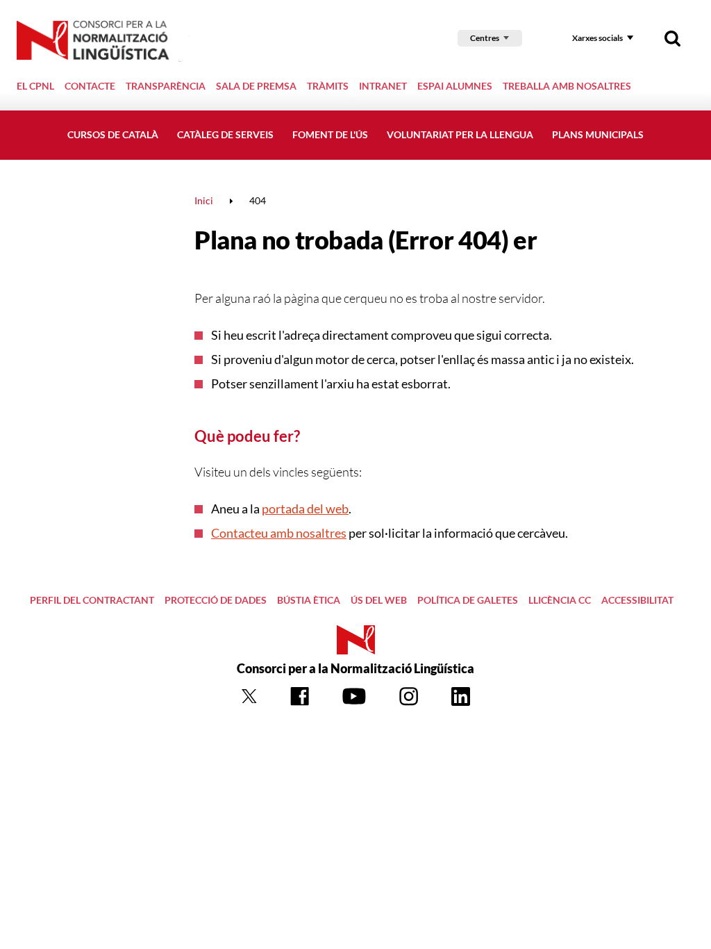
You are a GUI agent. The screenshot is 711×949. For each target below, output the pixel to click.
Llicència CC (559, 600)
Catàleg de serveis (225, 134)
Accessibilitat (637, 600)
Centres (484, 38)
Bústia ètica (308, 600)
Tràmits (328, 86)
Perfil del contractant (92, 600)
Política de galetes (467, 600)
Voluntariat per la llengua (460, 134)
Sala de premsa (256, 86)
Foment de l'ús (330, 134)
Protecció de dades (216, 600)
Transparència (166, 86)
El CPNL (35, 86)
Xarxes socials (597, 38)
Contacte (90, 86)
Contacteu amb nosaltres (278, 532)
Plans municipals (598, 134)
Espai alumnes (454, 86)
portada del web (305, 508)
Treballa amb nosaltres (567, 86)
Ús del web (379, 600)
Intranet (383, 86)
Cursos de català (112, 134)
